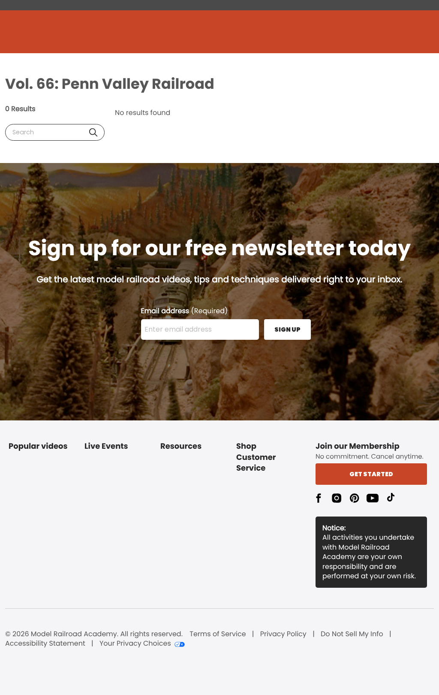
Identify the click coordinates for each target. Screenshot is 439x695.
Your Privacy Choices (135, 643)
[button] (93, 132)
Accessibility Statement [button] (45, 643)
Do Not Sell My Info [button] (352, 634)
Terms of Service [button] (217, 634)
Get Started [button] (371, 474)
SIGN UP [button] (287, 329)
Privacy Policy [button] (283, 634)
